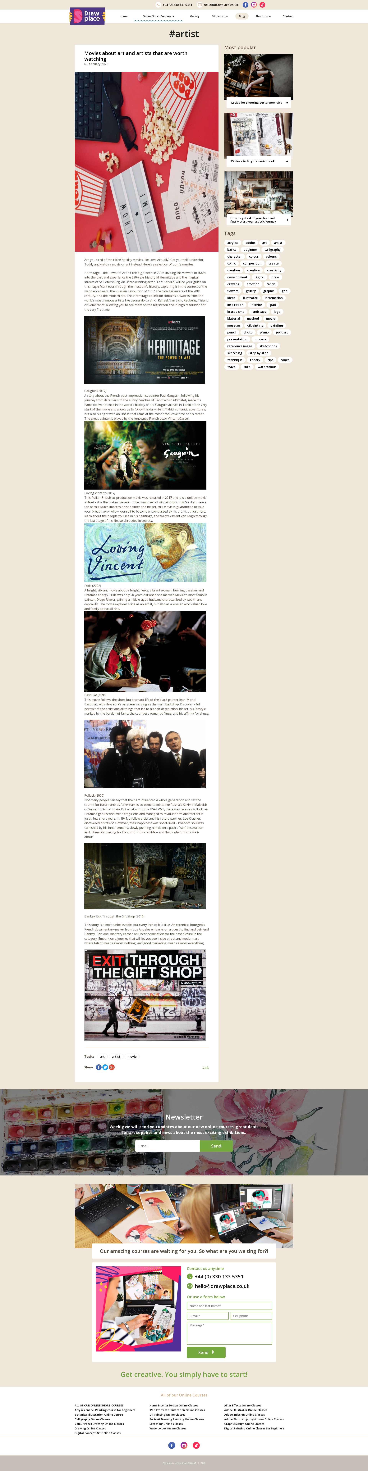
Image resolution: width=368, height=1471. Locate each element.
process (260, 339)
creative (253, 270)
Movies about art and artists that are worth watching (135, 56)
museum (233, 325)
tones (285, 360)
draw (275, 277)
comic (231, 263)
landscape (259, 312)
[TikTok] (262, 5)
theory (255, 360)
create (274, 263)
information (274, 298)
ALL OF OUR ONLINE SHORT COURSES (99, 1405)
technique (235, 360)
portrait (282, 332)
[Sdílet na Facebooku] (99, 1067)
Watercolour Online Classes (168, 1428)
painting (276, 325)
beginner (250, 249)
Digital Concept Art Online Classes (98, 1433)
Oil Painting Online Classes (167, 1414)
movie (132, 1056)
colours (271, 256)
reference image (239, 346)
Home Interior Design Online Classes (174, 1405)
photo (248, 332)
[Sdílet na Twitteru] (105, 1067)
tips (270, 360)
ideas (231, 298)
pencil (231, 332)
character (234, 256)
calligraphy (272, 249)
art (102, 1056)
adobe (250, 243)
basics (231, 249)
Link (206, 1067)
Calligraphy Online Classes (92, 1419)
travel (231, 367)
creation (233, 270)
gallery (251, 291)
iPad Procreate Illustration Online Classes (177, 1410)
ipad (272, 305)
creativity (274, 270)
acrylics (232, 243)
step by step (258, 353)
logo (277, 312)
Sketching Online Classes (166, 1424)
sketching (234, 353)
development (237, 277)
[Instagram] (254, 5)
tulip (247, 367)
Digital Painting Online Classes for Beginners (254, 1428)
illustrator (250, 298)
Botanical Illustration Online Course (99, 1414)
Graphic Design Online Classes (244, 1424)
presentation (237, 339)
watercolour (267, 367)
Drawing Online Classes (90, 1428)
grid (285, 291)
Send (216, 1146)
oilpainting (255, 325)
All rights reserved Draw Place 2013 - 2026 (184, 1462)
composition (252, 263)
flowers (232, 291)
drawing (233, 284)
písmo (264, 332)
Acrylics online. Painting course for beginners (105, 1410)
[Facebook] (245, 5)
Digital (259, 277)
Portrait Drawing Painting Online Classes (177, 1419)
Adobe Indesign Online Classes (244, 1414)
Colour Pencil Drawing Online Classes (99, 1424)
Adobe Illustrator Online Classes (245, 1410)
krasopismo (235, 312)
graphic (268, 291)
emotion (253, 284)
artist (116, 1056)
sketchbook (268, 346)
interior (256, 305)
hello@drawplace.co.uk (221, 5)
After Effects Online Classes (242, 1405)
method (253, 318)
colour (254, 256)
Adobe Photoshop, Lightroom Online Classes (254, 1419)
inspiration (235, 305)
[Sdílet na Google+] (112, 1067)
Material (233, 318)
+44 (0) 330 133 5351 (177, 5)
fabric (271, 284)
